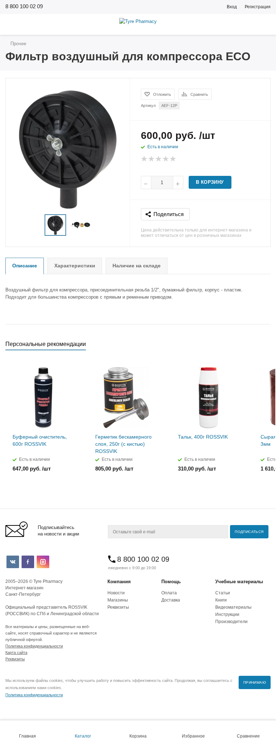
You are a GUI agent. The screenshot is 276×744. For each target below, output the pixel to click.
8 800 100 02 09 (24, 6)
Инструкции (227, 614)
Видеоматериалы (233, 607)
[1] (144, 159)
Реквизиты (118, 607)
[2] (151, 159)
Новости (116, 592)
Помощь (171, 581)
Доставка (170, 600)
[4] (166, 159)
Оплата (169, 592)
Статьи (222, 592)
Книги (221, 600)
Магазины (117, 600)
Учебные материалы (239, 581)
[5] (173, 159)
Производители (231, 621)
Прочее (17, 43)
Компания (119, 581)
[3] (158, 159)
